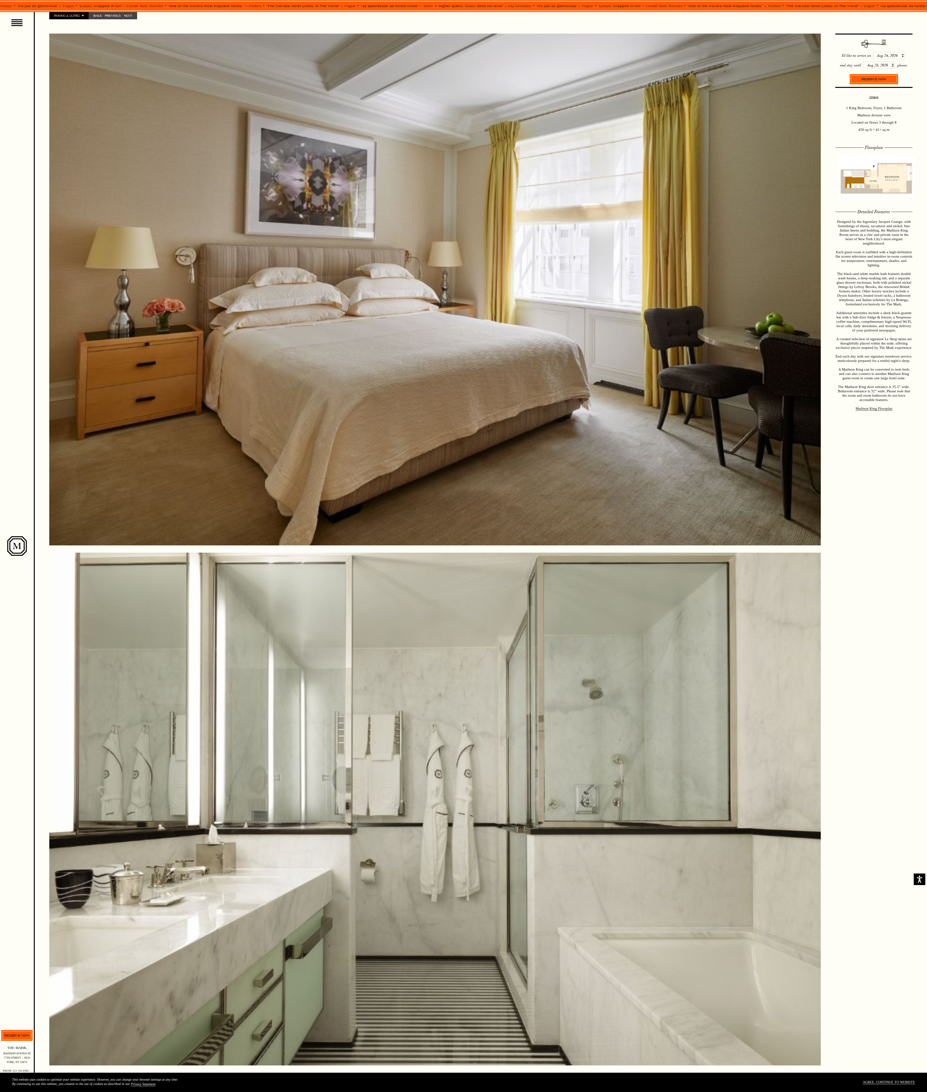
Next (128, 15)
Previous (113, 15)
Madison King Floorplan (874, 408)
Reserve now (16, 1035)
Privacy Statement (143, 1084)
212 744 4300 (20, 1070)
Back (97, 15)
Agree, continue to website (889, 1082)
